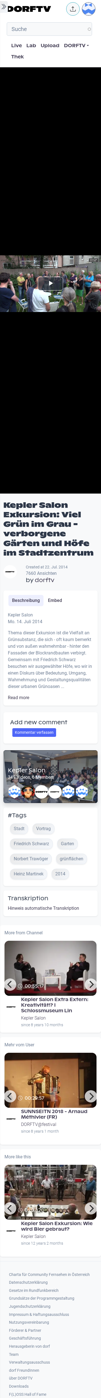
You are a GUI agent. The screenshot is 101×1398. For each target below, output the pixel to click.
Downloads (19, 1386)
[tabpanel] (50, 656)
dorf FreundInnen (24, 1370)
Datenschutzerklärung (28, 1282)
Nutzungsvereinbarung (29, 1322)
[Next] (91, 984)
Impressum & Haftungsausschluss (39, 1314)
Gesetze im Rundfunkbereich (34, 1290)
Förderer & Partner (25, 1330)
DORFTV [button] (75, 46)
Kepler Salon (26, 770)
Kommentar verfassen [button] (34, 732)
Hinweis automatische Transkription (43, 908)
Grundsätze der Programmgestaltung (41, 1298)
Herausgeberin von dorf (29, 1346)
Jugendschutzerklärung (29, 1306)
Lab (31, 46)
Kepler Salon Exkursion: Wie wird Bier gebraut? (57, 1226)
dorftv (44, 580)
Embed (55, 600)
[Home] (34, 9)
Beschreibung (26, 600)
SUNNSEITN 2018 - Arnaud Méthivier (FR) (54, 1114)
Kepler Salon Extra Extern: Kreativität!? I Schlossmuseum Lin (54, 1005)
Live (16, 46)
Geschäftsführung (25, 1338)
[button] (73, 9)
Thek (17, 57)
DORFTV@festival (38, 1124)
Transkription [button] (28, 898)
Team (14, 1354)
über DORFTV (21, 1378)
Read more (18, 697)
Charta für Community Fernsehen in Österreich (49, 1274)
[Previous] (10, 984)
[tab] (25, 600)
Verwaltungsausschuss (29, 1362)
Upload (50, 46)
